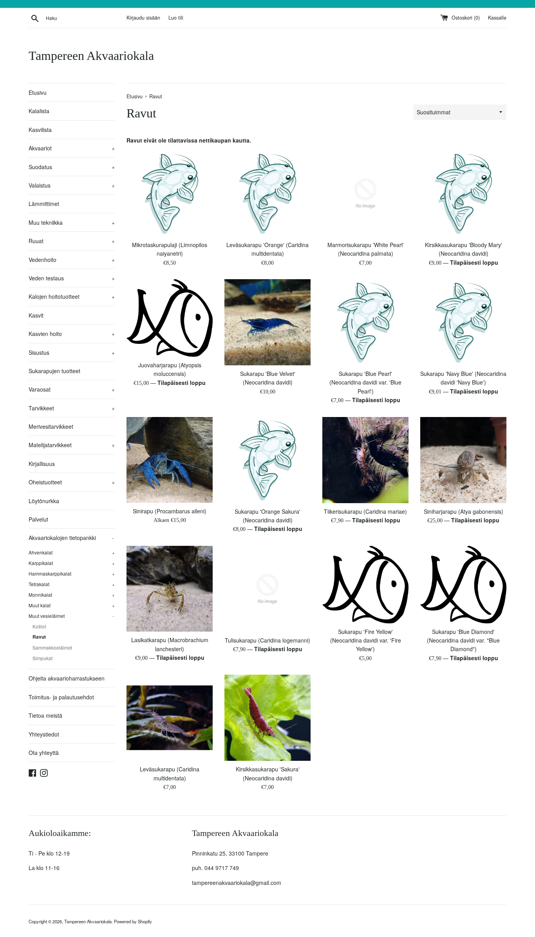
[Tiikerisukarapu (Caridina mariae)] (365, 460)
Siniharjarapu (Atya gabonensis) (463, 511)
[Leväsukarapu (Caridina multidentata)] (170, 718)
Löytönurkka (44, 501)
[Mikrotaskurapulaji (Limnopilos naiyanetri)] (170, 193)
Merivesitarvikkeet (51, 426)
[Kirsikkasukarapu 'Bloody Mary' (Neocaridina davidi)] (463, 193)
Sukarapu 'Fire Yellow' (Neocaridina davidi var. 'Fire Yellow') (365, 640)
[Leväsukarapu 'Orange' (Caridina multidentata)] (267, 193)
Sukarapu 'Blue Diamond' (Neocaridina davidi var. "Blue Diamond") (463, 640)
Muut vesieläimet (71, 615)
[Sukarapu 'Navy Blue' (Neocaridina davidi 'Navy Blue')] (463, 322)
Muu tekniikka (72, 222)
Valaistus (72, 185)
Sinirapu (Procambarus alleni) (169, 511)
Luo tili (175, 17)
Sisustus (72, 352)
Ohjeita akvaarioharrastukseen (67, 678)
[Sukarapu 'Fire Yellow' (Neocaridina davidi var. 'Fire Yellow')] (365, 584)
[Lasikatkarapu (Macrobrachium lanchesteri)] (170, 589)
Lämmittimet (44, 204)
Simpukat (42, 658)
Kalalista (39, 111)
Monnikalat (72, 594)
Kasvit (36, 315)
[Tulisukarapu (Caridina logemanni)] (267, 589)
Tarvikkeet (72, 408)
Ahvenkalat (72, 552)
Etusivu (38, 92)
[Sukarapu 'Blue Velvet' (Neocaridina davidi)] (267, 322)
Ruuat (72, 241)
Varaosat (72, 389)
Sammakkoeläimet (52, 647)
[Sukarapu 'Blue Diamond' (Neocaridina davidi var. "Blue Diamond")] (463, 584)
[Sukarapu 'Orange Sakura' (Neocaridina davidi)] (267, 460)
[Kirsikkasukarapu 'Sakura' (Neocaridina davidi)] (267, 718)
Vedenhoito (72, 260)
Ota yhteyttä (44, 752)
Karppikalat (72, 563)
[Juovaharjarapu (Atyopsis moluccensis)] (170, 318)
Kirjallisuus (42, 464)
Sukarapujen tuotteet (54, 371)
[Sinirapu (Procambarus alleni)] (170, 460)
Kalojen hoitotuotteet (72, 296)
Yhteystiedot (44, 734)
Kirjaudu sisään (143, 17)
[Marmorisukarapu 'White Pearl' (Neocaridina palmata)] (365, 193)
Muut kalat (72, 605)
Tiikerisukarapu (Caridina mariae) (365, 511)
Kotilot (39, 626)
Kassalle (497, 17)
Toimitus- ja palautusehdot (61, 697)
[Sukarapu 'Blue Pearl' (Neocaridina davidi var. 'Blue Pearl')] (365, 322)
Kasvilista (40, 130)
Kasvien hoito (72, 334)
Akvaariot (72, 148)
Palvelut (38, 519)
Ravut (39, 637)
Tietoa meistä (45, 715)
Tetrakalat (72, 584)
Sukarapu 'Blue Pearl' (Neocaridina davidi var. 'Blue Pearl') (365, 382)
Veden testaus (72, 278)
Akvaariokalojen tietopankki (71, 538)
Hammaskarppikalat (72, 573)
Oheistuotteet (72, 482)
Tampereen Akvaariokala (91, 56)
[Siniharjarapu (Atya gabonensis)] (463, 460)
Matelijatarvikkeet (72, 445)
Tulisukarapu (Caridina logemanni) (267, 640)
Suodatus (72, 167)
